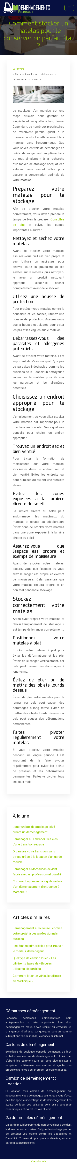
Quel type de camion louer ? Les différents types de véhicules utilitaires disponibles (34, 963)
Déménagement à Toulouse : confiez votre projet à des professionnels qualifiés (37, 933)
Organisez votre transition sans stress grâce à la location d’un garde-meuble (38, 857)
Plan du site (38, 1161)
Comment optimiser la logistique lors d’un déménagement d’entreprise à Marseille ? (38, 887)
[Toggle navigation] (69, 8)
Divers (20, 69)
